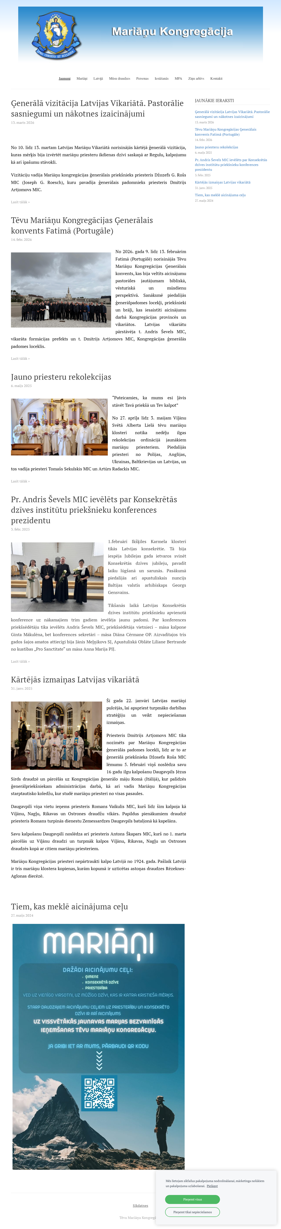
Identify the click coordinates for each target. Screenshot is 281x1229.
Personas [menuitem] (142, 78)
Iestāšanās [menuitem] (162, 78)
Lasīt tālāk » (20, 202)
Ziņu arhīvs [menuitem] (196, 78)
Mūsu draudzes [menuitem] (119, 78)
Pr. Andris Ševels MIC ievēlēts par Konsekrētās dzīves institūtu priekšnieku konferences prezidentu (231, 164)
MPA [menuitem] (178, 78)
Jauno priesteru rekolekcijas (216, 147)
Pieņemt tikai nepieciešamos (192, 1212)
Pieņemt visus (192, 1199)
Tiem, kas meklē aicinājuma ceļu (220, 195)
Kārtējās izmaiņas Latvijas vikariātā (222, 182)
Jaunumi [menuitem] (64, 78)
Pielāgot (212, 1186)
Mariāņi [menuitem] (82, 78)
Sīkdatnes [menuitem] (140, 1205)
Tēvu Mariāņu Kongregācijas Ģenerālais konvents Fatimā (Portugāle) (225, 132)
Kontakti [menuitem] (216, 78)
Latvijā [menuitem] (98, 78)
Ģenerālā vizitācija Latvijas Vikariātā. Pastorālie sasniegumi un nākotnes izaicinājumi (232, 114)
